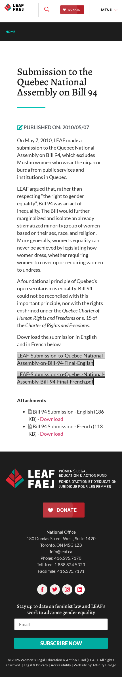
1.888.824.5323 (69, 564)
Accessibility (61, 665)
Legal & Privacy (36, 665)
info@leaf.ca (61, 551)
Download (51, 419)
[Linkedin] (80, 589)
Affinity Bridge (104, 665)
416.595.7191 (71, 571)
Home (10, 31)
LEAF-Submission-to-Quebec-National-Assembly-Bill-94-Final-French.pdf (61, 378)
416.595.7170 (67, 558)
